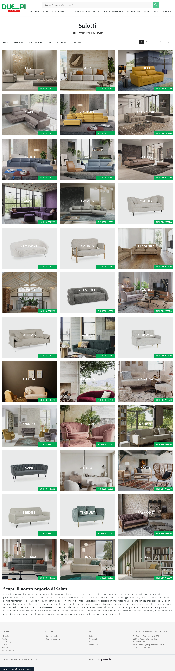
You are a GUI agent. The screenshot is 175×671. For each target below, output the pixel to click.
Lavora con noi (151, 11)
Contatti (166, 11)
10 (168, 42)
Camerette (93, 639)
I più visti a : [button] (76, 43)
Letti (91, 636)
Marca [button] (6, 43)
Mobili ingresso (8, 642)
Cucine (45, 11)
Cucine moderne (52, 639)
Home (74, 33)
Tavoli (4, 644)
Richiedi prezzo (47, 89)
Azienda (34, 11)
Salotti (100, 33)
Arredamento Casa (61, 11)
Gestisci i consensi (25, 669)
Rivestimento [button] (35, 43)
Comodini (93, 642)
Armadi (5, 647)
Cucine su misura (53, 642)
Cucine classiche (52, 636)
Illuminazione (8, 650)
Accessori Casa (82, 11)
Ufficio (96, 11)
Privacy (4, 669)
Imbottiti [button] (19, 43)
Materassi (93, 644)
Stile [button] (49, 43)
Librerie (5, 636)
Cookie (12, 669)
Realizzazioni (133, 11)
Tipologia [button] (61, 43)
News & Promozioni (113, 11)
